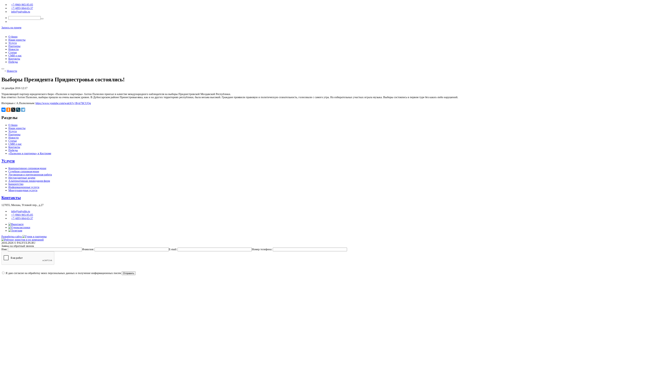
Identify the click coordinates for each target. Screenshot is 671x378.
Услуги (12, 42)
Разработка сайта (11, 236)
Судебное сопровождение (23, 171)
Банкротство (15, 184)
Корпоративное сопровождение (27, 168)
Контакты (14, 58)
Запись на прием (11, 27)
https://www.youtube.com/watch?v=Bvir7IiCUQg (63, 103)
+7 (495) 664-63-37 (22, 8)
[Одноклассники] (8, 110)
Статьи (12, 52)
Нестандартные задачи (21, 177)
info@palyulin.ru (20, 11)
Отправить (128, 273)
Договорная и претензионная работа (30, 174)
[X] (13, 110)
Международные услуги (22, 190)
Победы (13, 61)
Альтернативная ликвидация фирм (29, 180)
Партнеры (14, 46)
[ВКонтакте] (3, 110)
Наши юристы (17, 39)
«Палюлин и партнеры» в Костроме (29, 153)
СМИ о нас (15, 55)
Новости (13, 49)
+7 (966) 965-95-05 (22, 4)
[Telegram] (23, 110)
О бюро (12, 36)
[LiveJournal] (18, 110)
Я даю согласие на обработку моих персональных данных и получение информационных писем (63, 273)
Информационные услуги (23, 187)
